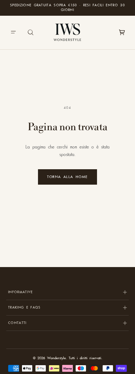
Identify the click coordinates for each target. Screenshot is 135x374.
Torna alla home (67, 177)
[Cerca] (31, 32)
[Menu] (13, 32)
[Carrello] (122, 32)
